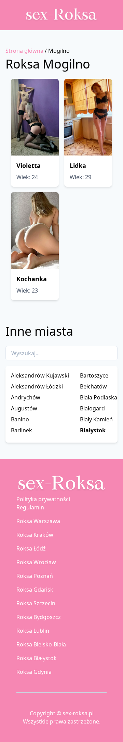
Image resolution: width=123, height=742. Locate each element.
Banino (20, 419)
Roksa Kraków (34, 535)
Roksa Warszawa (38, 521)
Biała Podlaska (98, 397)
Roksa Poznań (34, 576)
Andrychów (25, 397)
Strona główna (24, 50)
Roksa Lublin (32, 630)
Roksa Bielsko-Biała (41, 644)
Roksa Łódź (31, 548)
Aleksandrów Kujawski (40, 375)
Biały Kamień (96, 419)
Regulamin (30, 507)
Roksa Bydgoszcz (38, 617)
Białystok (93, 430)
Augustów (24, 408)
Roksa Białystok (36, 658)
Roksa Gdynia (34, 672)
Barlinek (21, 430)
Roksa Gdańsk (34, 589)
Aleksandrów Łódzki (37, 386)
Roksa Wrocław (36, 562)
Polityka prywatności (43, 499)
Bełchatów (93, 386)
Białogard (92, 408)
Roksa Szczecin (35, 603)
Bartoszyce (94, 375)
